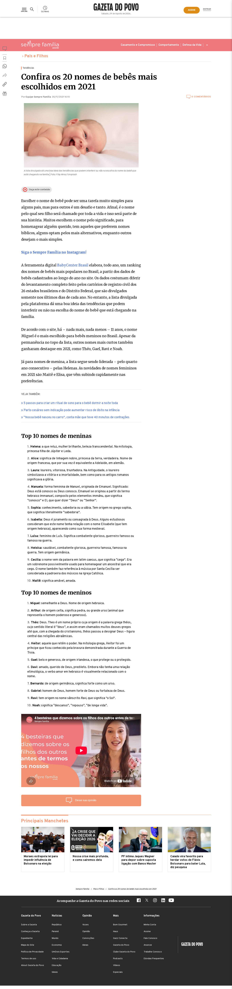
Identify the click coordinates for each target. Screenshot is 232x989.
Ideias (55, 972)
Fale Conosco (150, 938)
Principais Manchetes (44, 821)
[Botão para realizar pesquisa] (32, 9)
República (56, 924)
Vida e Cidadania (60, 958)
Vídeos (116, 965)
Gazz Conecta (120, 938)
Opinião (86, 931)
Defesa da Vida (192, 45)
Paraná (55, 931)
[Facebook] (139, 901)
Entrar (207, 9)
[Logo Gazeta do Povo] (190, 944)
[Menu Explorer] (24, 9)
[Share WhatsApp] (5, 66)
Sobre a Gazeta (29, 924)
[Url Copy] (5, 84)
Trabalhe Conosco (153, 952)
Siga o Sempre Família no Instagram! (53, 252)
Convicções (88, 938)
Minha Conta (150, 924)
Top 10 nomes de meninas (56, 436)
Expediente (27, 938)
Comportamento (168, 45)
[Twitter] (147, 901)
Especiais (118, 972)
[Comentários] (5, 49)
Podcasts (118, 958)
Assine (147, 931)
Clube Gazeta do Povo (124, 952)
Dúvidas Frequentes (154, 958)
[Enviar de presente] (5, 93)
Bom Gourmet (120, 924)
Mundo (55, 938)
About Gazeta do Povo (32, 965)
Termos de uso (28, 958)
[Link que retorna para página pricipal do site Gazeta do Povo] (116, 7)
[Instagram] (155, 901)
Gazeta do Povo (121, 945)
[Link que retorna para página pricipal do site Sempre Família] (40, 44)
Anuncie (148, 945)
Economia (57, 945)
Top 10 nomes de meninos (56, 592)
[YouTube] (171, 901)
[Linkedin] (163, 901)
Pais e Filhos (36, 56)
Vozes (85, 924)
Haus (115, 931)
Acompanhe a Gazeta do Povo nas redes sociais (93, 901)
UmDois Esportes (60, 952)
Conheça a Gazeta (30, 931)
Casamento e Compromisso (138, 45)
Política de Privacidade (32, 952)
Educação (56, 965)
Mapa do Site (27, 945)
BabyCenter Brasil (73, 265)
